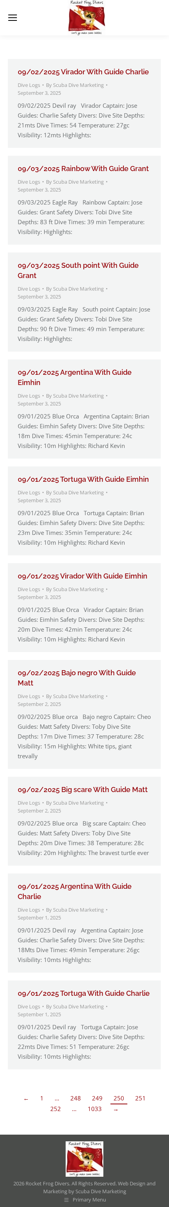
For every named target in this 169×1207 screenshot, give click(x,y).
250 (119, 1098)
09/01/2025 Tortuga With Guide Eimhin (83, 479)
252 (55, 1109)
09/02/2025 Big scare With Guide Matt (83, 789)
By (75, 84)
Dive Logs (29, 84)
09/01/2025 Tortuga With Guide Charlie (84, 993)
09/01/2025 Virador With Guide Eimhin (82, 576)
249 (97, 1098)
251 (140, 1098)
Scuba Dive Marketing (100, 1191)
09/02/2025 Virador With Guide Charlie (83, 72)
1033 (95, 1109)
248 (75, 1098)
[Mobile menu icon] (12, 17)
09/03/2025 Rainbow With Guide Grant (83, 168)
